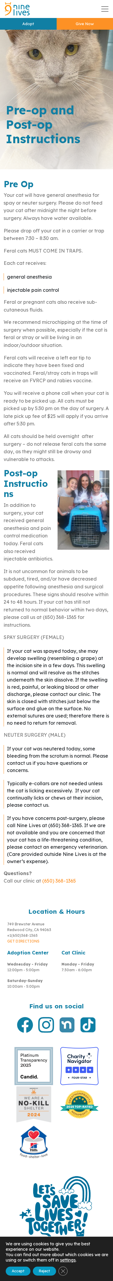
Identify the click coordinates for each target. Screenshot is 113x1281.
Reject (44, 1271)
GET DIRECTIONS (23, 941)
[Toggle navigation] (105, 9)
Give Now (85, 23)
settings (68, 1260)
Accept (18, 1271)
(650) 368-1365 (59, 881)
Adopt (28, 23)
